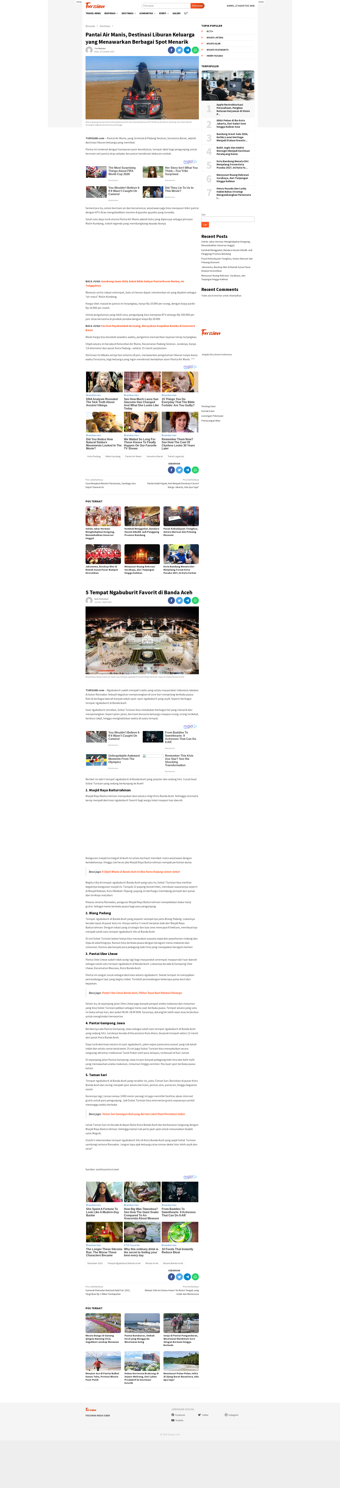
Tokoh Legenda (176, 456)
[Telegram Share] (187, 50)
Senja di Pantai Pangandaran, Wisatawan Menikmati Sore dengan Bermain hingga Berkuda (180, 1340)
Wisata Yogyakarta (217, 49)
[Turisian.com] (95, 5)
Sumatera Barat (154, 456)
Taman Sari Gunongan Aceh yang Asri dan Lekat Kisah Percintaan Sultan (143, 1114)
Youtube (179, 1420)
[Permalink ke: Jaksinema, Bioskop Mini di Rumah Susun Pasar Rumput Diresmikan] (103, 554)
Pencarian (197, 5)
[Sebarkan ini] (171, 50)
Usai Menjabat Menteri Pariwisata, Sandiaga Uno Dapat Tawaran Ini (111, 483)
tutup (78, 1)
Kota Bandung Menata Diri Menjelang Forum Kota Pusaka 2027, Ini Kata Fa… (232, 164)
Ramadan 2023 (95, 1263)
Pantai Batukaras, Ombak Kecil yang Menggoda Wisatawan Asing (139, 1338)
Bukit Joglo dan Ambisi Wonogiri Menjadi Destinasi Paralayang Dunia (233, 151)
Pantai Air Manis (133, 456)
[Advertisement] (65, 74)
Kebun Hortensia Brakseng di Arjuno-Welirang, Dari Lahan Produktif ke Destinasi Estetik (141, 1378)
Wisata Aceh (151, 1263)
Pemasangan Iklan (210, 420)
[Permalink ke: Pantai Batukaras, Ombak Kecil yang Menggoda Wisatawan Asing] (142, 1323)
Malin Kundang (113, 456)
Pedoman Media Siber (98, 1415)
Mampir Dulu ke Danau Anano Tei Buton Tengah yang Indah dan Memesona (172, 1290)
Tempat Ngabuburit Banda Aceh (124, 1263)
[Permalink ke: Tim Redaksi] (89, 49)
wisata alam (213, 43)
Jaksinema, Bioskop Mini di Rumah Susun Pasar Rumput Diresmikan (102, 569)
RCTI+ (210, 31)
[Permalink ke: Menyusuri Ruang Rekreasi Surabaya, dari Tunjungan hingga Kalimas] (142, 554)
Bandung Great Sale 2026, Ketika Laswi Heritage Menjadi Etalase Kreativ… (232, 137)
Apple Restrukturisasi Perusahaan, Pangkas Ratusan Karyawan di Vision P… (233, 109)
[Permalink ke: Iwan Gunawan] (89, 600)
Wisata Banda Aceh (173, 1263)
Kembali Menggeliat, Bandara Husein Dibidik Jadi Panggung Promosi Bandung (141, 532)
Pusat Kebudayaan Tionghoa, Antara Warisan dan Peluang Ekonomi (180, 532)
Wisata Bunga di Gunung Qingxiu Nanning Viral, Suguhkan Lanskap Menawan (102, 1338)
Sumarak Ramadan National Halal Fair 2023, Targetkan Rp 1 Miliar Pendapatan (108, 1290)
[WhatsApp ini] (195, 50)
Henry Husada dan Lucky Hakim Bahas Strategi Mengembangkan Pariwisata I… (234, 193)
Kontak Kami (207, 411)
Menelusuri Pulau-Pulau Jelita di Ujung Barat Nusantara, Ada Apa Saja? (181, 1376)
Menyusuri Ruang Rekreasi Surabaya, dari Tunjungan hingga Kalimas (140, 569)
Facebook (180, 1415)
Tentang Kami (208, 406)
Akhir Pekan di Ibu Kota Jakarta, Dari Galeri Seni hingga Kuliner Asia (231, 123)
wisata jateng (215, 37)
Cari (203, 214)
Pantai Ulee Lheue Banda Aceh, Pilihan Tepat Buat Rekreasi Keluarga (142, 993)
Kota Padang (94, 456)
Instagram (233, 1415)
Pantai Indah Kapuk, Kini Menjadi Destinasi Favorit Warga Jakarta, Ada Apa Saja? (173, 483)
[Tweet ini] (179, 50)
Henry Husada (215, 55)
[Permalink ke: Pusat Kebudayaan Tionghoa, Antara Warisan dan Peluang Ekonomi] (181, 516)
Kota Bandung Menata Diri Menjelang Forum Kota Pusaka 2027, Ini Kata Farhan (179, 569)
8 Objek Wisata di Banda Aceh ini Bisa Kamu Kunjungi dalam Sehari (141, 871)
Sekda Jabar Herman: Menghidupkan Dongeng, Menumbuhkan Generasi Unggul (100, 533)
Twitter (205, 1415)
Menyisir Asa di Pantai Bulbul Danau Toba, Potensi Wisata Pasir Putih (102, 1376)
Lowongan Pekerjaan (212, 415)
